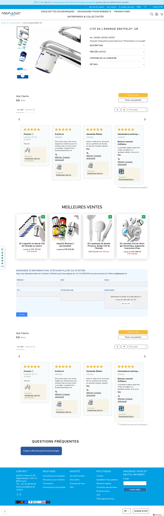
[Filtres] (124, 110)
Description (96, 45)
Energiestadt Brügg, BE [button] (126, 179)
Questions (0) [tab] (30, 110)
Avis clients (111, 7)
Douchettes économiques (58, 11)
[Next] (77, 52)
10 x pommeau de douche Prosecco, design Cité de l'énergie (98, 245)
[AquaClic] (11, 14)
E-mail (126, 478)
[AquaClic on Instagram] (20, 495)
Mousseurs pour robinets (94, 11)
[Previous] (20, 119)
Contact (100, 476)
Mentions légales (104, 483)
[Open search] (117, 110)
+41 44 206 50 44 (28, 484)
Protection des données (107, 487)
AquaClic (24, 511)
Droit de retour (103, 491)
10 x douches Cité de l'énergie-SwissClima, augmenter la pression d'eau (132, 245)
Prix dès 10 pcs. (98, 52)
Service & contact (96, 7)
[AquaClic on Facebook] (17, 495)
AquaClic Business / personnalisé (65, 244)
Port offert (40, 2)
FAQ (138, 7)
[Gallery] (48, 52)
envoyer (22, 314)
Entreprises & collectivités (85, 16)
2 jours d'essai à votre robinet (63, 2)
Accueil (3, 23)
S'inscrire (134, 490)
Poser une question (133, 100)
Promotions (122, 11)
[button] (27, 150)
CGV (98, 495)
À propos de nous (126, 7)
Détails (94, 64)
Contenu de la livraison (103, 58)
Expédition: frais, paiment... (108, 479)
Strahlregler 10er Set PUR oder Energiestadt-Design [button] (32, 158)
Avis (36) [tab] (20, 110)
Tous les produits (14, 23)
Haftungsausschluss (105, 498)
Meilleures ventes (82, 207)
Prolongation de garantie (86, 2)
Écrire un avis (133, 95)
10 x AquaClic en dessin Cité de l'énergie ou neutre (32, 244)
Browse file (126, 304)
